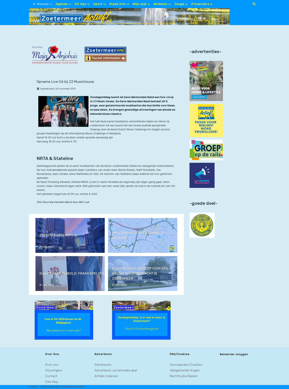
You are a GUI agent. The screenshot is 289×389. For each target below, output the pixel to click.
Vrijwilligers (53, 370)
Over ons (52, 365)
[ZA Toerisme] (105, 54)
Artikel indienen (106, 376)
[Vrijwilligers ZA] (206, 120)
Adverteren (103, 365)
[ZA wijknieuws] (64, 320)
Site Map (51, 382)
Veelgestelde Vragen (185, 370)
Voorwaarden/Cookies (186, 365)
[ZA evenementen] (141, 320)
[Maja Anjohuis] (54, 54)
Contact (51, 376)
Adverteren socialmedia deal (115, 370)
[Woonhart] (206, 80)
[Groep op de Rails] (206, 149)
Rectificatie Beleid (183, 376)
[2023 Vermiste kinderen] (202, 175)
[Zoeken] (254, 4)
